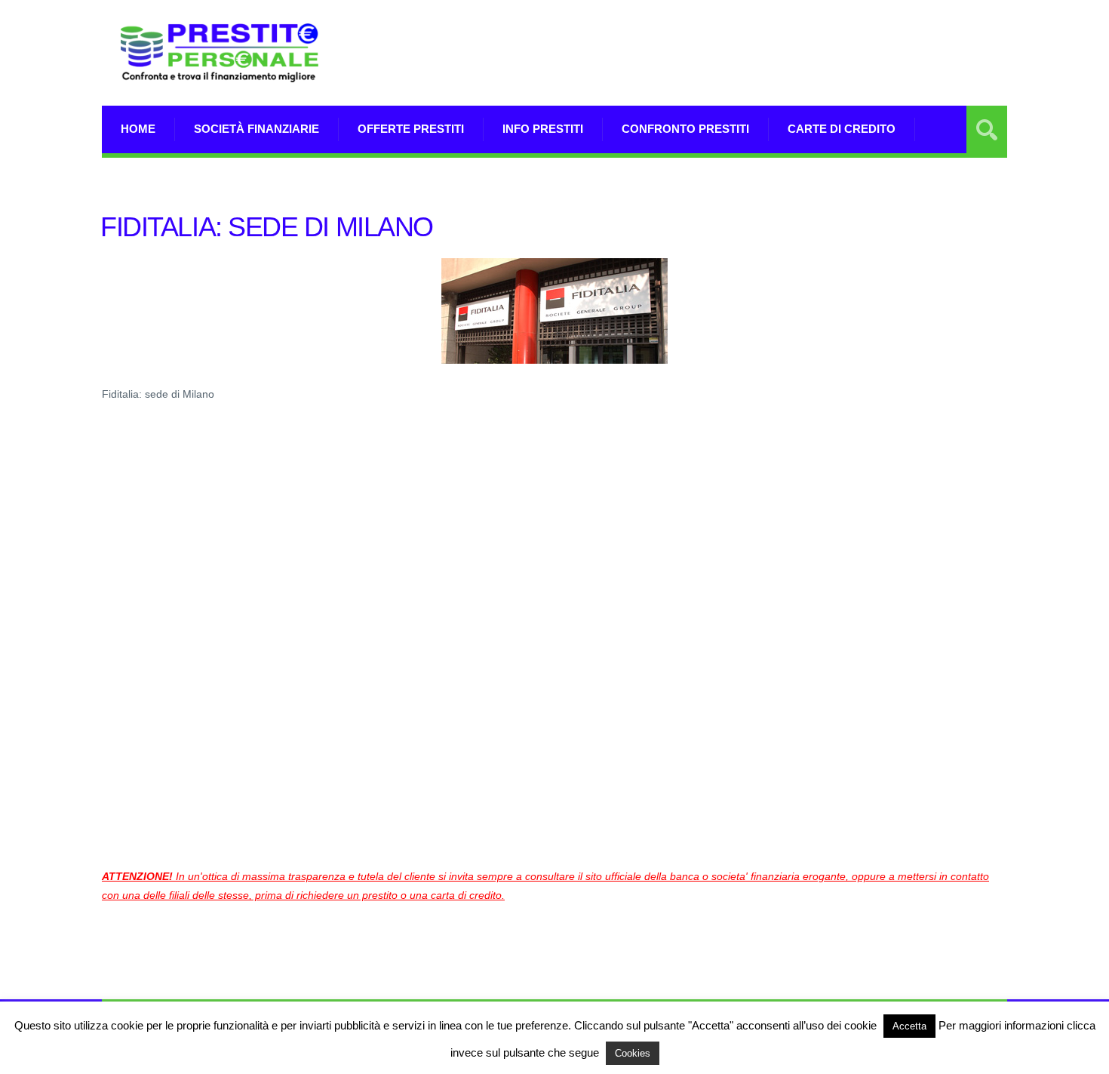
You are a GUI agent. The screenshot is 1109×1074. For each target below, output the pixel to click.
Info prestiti (542, 128)
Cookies (632, 1053)
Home (138, 128)
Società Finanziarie (256, 128)
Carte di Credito (841, 128)
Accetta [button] (909, 1026)
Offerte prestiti (411, 128)
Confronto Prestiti (685, 128)
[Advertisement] (732, 53)
